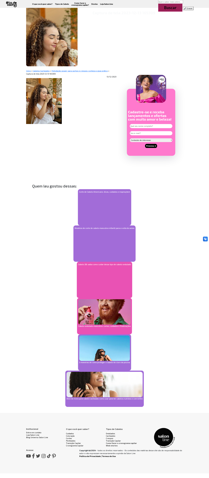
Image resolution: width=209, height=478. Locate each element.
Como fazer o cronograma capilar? (80, 4)
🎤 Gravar (188, 8)
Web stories (112, 445)
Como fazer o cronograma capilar (121, 443)
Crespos (109, 438)
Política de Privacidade (90, 456)
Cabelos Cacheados (41, 71)
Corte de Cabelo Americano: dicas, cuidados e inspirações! (104, 192)
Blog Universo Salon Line (37, 437)
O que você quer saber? (42, 4)
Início (28, 71)
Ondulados (110, 433)
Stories (94, 4)
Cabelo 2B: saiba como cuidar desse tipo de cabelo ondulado (104, 264)
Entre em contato (33, 432)
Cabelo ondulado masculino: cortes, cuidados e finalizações (104, 326)
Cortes (69, 438)
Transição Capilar (73, 443)
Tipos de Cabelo (62, 4)
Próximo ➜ (151, 146)
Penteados (70, 441)
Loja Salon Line (106, 4)
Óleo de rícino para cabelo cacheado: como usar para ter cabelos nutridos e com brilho (105, 398)
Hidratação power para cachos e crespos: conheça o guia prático (80, 71)
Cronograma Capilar (74, 445)
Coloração (70, 436)
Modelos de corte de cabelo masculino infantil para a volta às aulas (104, 228)
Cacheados (110, 436)
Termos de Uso (109, 456)
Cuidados (70, 433)
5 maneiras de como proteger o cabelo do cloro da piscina (104, 362)
